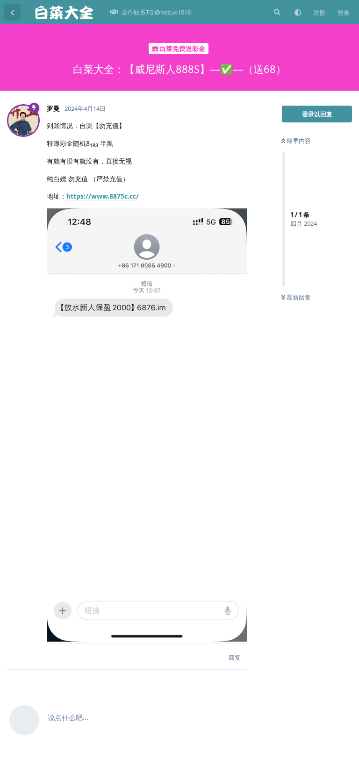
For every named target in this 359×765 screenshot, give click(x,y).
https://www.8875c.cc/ (102, 196)
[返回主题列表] (12, 12)
